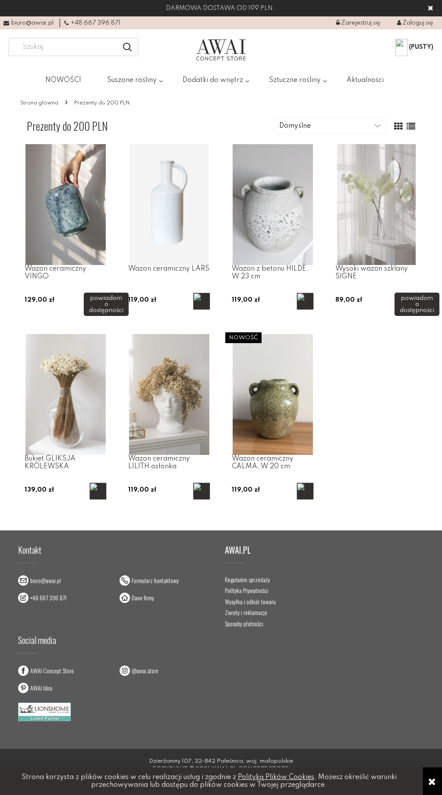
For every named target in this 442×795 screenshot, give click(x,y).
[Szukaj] (127, 47)
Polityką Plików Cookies (276, 777)
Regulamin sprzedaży (247, 579)
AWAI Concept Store (52, 670)
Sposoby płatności (244, 623)
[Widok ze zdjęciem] (398, 127)
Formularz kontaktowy (155, 580)
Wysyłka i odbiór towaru (250, 601)
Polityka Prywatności (246, 590)
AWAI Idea (41, 687)
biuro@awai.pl (32, 23)
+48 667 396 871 (95, 23)
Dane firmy (143, 597)
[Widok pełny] (411, 127)
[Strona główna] (221, 50)
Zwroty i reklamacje (246, 612)
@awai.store (145, 670)
